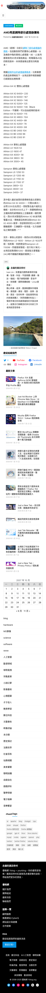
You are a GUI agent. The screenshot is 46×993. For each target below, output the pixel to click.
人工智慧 (7, 657)
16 (12, 598)
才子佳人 (7, 702)
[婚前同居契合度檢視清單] (11, 520)
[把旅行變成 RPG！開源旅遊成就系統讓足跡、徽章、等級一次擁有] (11, 474)
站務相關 (7, 760)
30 (12, 607)
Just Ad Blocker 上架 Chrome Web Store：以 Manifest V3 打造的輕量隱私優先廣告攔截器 (28, 400)
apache (13, 821)
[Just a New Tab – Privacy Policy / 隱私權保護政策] (11, 564)
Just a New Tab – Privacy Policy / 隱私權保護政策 (22, 566)
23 (12, 602)
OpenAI (31, 837)
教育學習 (7, 709)
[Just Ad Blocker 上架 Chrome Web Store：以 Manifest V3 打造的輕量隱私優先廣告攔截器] (11, 400)
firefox (23, 825)
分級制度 (10, 845)
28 (40, 602)
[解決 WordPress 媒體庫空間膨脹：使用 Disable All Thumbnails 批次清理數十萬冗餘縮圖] (11, 435)
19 (29, 598)
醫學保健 (7, 793)
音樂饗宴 (7, 806)
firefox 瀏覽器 (26, 829)
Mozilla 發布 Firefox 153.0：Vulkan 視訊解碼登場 (28, 418)
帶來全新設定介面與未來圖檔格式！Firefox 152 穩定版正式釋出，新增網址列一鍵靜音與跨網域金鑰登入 (22, 490)
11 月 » (27, 611)
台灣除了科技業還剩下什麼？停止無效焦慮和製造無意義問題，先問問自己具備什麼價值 (22, 549)
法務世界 (7, 747)
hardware (9, 26)
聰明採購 (7, 773)
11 (23, 593)
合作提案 (6, 926)
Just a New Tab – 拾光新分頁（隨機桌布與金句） (29, 506)
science (7, 638)
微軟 (17, 845)
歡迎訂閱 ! (9, 944)
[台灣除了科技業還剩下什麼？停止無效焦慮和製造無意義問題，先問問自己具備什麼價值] (11, 547)
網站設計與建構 (9, 922)
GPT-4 (17, 833)
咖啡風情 (7, 670)
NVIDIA (16, 837)
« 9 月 (19, 611)
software (7, 644)
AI (7, 821)
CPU (6, 262)
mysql (9, 837)
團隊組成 (6, 893)
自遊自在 (7, 780)
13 (34, 593)
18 (23, 598)
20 (34, 598)
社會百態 (7, 754)
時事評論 (7, 728)
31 (17, 607)
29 (6, 607)
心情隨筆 (7, 696)
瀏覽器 (35, 845)
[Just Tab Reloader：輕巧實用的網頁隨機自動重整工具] (11, 532)
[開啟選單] (3, 15)
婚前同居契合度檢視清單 (28, 519)
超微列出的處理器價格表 (19, 72)
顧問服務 (6, 914)
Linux (23, 833)
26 (28, 602)
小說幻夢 (7, 683)
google (9, 833)
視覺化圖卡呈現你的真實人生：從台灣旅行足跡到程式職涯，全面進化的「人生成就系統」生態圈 (28, 455)
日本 (23, 845)
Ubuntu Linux (32, 841)
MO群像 (7, 631)
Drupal (15, 825)
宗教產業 (7, 676)
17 (18, 598)
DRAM (9, 825)
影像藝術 (7, 689)
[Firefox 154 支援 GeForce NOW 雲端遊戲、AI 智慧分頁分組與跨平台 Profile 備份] (11, 379)
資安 (14, 849)
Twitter (9, 841)
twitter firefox (20, 841)
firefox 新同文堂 (13, 829)
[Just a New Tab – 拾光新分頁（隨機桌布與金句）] (11, 507)
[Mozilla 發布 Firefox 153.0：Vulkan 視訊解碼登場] (11, 419)
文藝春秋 (7, 721)
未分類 (6, 734)
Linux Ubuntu (32, 833)
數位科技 (19, 26)
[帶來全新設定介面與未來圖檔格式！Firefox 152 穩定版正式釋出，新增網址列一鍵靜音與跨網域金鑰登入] (11, 488)
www (6, 650)
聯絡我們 (6, 901)
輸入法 (20, 849)
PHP (37, 837)
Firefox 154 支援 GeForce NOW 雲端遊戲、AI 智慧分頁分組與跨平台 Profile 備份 (23, 381)
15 (6, 598)
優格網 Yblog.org (29, 979)
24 (17, 602)
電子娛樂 (7, 799)
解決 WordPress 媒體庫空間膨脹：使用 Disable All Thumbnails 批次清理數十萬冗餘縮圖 (29, 436)
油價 (29, 845)
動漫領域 (7, 663)
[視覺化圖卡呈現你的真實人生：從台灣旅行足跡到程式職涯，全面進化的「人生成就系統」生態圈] (11, 455)
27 (34, 602)
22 (6, 602)
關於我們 (6, 889)
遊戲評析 (7, 786)
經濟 (8, 849)
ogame (23, 837)
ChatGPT (28, 821)
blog (5, 618)
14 (40, 593)
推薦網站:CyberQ (10, 918)
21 (40, 598)
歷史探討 (7, 741)
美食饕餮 (7, 767)
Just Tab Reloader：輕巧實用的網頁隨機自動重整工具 (28, 533)
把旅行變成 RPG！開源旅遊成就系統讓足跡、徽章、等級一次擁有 (29, 472)
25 (23, 602)
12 (29, 593)
